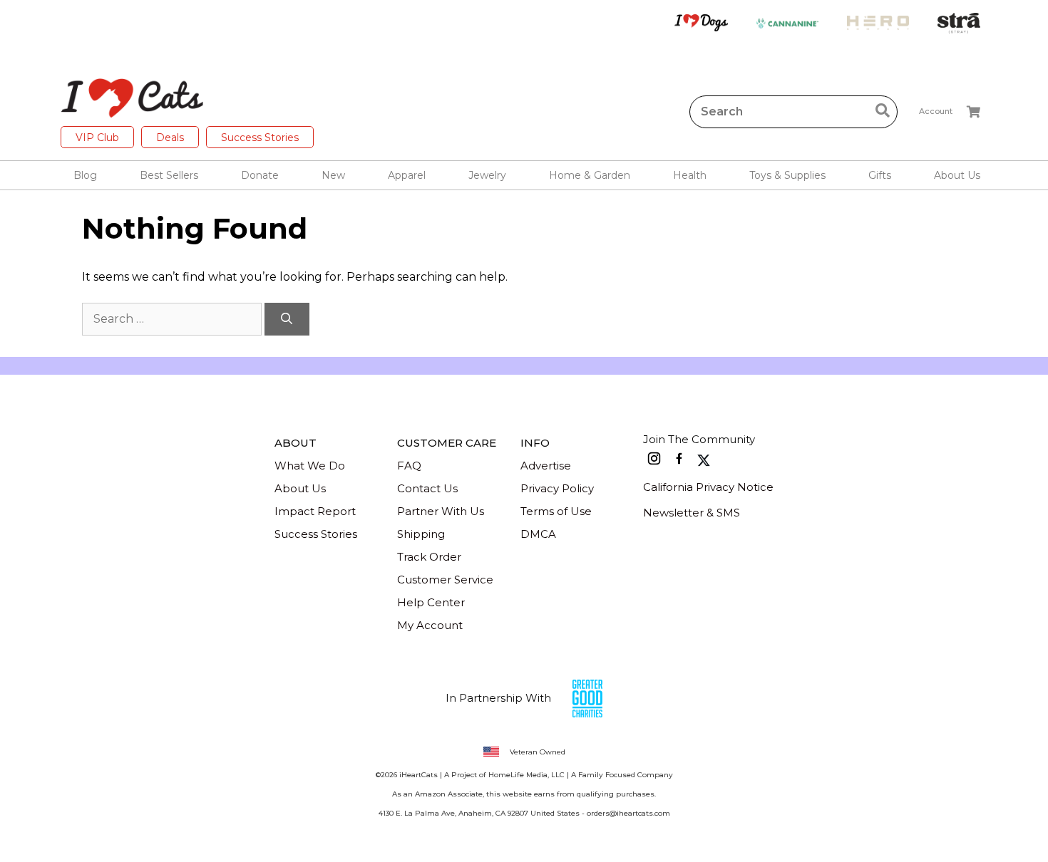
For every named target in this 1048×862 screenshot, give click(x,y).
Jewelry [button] (487, 175)
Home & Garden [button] (589, 175)
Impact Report (315, 511)
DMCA (538, 534)
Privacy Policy (557, 488)
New (333, 175)
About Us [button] (957, 175)
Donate (260, 175)
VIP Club (97, 137)
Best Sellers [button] (169, 175)
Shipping (421, 534)
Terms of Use (556, 511)
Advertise (545, 465)
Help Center (431, 602)
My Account (430, 625)
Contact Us (427, 488)
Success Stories (260, 137)
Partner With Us (440, 511)
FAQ (409, 465)
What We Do (309, 465)
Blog (85, 175)
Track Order (429, 557)
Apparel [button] (407, 175)
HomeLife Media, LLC (526, 774)
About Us (300, 488)
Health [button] (690, 175)
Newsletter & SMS (691, 512)
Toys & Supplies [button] (787, 175)
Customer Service (445, 579)
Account (935, 111)
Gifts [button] (879, 175)
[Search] (286, 319)
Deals (170, 137)
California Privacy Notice (708, 487)
